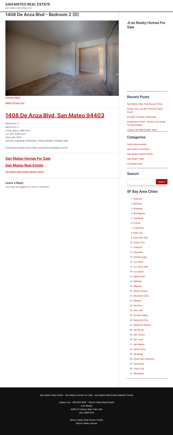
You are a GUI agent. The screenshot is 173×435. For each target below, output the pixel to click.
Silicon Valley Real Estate (101, 402)
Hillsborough (140, 257)
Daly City (138, 232)
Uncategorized (134, 163)
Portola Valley (141, 315)
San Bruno (139, 329)
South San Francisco (144, 359)
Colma (137, 223)
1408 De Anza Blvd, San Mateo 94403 (54, 115)
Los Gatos (139, 271)
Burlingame (139, 213)
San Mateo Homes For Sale (27, 158)
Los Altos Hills (141, 266)
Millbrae (138, 281)
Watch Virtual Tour (14, 103)
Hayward (138, 252)
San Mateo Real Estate (27, 4)
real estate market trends (140, 154)
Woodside (139, 373)
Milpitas (138, 286)
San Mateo (139, 344)
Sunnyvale (139, 363)
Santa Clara (139, 349)
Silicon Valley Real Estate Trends (86, 420)
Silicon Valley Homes (86, 423)
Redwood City (141, 320)
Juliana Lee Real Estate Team (142, 129)
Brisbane (138, 208)
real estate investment (138, 149)
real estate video (135, 158)
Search (161, 181)
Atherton (138, 198)
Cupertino (139, 228)
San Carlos (139, 334)
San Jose (138, 339)
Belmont (138, 203)
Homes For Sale (85, 395)
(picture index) (12, 97)
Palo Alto (138, 310)
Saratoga (138, 354)
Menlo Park (139, 276)
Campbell (138, 218)
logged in (24, 186)
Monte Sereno (141, 291)
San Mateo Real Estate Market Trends (24, 171)
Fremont (138, 247)
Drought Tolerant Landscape (141, 116)
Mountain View (141, 295)
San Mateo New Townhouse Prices (144, 104)
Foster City (139, 242)
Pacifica (138, 305)
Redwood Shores (142, 325)
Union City (139, 368)
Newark (137, 300)
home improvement (137, 144)
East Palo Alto (141, 237)
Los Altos (138, 261)
